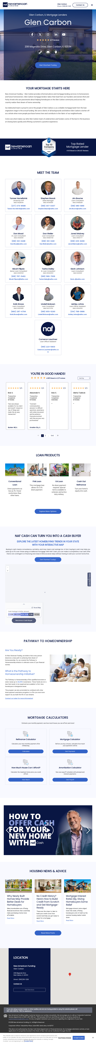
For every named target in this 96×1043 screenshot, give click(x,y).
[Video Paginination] (45, 823)
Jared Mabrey (77, 233)
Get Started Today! (48, 559)
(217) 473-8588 (18, 206)
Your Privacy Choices (64, 1038)
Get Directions (29, 990)
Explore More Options (47, 511)
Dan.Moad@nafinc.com (18, 244)
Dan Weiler (48, 233)
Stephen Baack (48, 198)
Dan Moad (18, 233)
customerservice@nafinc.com (19, 1019)
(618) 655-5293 (48, 311)
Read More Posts (48, 933)
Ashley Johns (77, 304)
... (48, 436)
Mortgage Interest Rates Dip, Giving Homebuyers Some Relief (77, 900)
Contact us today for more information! (19, 698)
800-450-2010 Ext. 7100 (14, 1011)
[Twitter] (40, 35)
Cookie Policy (28, 1041)
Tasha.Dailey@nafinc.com (48, 279)
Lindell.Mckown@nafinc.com (48, 314)
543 (52, 436)
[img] (48, 830)
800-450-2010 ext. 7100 (31, 1017)
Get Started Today (48, 65)
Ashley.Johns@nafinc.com (77, 314)
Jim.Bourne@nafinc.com (77, 209)
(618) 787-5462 (18, 276)
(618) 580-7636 (48, 276)
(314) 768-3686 (77, 311)
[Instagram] (48, 35)
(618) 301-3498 (18, 241)
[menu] (92, 5)
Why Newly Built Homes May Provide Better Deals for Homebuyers (18, 900)
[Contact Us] (48, 53)
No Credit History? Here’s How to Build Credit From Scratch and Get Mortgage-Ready (48, 901)
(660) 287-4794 (18, 311)
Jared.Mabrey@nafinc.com (77, 244)
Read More (10, 918)
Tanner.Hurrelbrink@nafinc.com (18, 209)
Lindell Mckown (48, 304)
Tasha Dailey (48, 268)
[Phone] (40, 53)
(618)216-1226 (66, 6)
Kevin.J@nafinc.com (77, 279)
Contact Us (18, 984)
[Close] (93, 1038)
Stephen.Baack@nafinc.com (48, 209)
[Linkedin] (56, 35)
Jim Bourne (77, 198)
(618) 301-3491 (48, 241)
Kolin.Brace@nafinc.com (18, 314)
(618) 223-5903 (48, 347)
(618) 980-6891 (77, 206)
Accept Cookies (79, 1038)
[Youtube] (63, 35)
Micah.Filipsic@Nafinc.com (18, 279)
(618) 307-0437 (48, 206)
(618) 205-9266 (77, 241)
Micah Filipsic (18, 268)
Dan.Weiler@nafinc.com (48, 244)
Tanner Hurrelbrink (18, 198)
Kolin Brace (18, 304)
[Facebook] (32, 35)
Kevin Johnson (77, 268)
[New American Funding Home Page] (15, 4)
